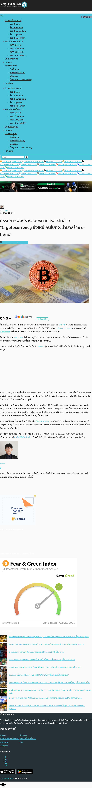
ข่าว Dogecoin (16, 34)
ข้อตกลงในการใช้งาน (28, 738)
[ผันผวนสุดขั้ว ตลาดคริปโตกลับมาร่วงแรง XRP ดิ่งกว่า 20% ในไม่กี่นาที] (3, 654)
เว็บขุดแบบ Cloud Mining (21, 79)
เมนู (1, 15)
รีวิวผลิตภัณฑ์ (11, 66)
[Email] (6, 766)
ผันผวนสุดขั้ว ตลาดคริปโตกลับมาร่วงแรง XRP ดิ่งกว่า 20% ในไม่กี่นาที (36, 652)
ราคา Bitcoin (15, 45)
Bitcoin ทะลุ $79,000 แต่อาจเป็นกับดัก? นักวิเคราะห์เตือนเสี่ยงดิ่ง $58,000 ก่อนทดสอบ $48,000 (46, 644)
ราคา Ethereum (17, 48)
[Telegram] (7, 319)
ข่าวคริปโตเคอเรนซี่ (13, 20)
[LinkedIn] (5, 759)
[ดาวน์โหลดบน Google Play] (25, 771)
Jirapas (5, 210)
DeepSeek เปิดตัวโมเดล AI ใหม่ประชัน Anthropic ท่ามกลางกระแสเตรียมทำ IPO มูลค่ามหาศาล (45, 698)
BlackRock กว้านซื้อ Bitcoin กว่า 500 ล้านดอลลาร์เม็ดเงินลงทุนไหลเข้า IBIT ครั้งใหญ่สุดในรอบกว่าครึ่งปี (49, 682)
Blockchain (18, 337)
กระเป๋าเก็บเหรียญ (17, 72)
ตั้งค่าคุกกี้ (4, 745)
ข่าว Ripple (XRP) (17, 38)
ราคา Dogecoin (16, 52)
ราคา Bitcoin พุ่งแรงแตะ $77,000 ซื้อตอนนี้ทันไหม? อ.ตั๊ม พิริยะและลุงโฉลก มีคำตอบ (42, 659)
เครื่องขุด (14, 76)
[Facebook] (1, 319)
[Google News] (24, 319)
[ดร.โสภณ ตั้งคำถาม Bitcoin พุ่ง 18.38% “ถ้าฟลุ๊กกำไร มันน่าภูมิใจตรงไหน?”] (3, 677)
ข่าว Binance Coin (18, 31)
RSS (21, 742)
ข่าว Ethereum (16, 27)
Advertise (4, 742)
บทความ (8, 62)
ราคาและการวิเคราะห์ (14, 41)
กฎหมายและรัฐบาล (9, 242)
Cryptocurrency (42, 421)
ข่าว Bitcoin (15, 24)
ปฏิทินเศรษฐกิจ (11, 59)
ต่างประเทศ (22, 242)
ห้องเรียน (9, 83)
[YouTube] (10, 319)
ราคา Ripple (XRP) (18, 55)
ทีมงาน (3, 735)
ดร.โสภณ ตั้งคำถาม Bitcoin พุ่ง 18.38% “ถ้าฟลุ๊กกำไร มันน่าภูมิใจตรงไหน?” (39, 675)
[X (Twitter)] (6, 761)
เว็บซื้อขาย (14, 69)
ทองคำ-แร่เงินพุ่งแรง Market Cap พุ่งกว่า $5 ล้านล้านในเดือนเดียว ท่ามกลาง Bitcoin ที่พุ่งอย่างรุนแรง (49, 636)
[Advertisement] (46, 371)
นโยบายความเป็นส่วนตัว (9, 738)
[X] (4, 319)
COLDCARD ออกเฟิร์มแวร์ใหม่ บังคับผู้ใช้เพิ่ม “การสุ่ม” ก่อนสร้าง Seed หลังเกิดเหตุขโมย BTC (45, 667)
